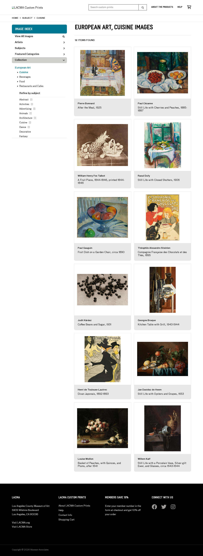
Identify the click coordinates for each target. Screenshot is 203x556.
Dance (22, 127)
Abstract (24, 100)
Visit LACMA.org (21, 523)
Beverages (25, 77)
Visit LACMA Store (22, 527)
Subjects (20, 48)
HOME (15, 18)
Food (22, 81)
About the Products (162, 7)
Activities (24, 104)
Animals (23, 113)
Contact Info (65, 515)
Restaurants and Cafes (31, 86)
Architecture (25, 118)
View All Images (24, 36)
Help (179, 7)
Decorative (25, 132)
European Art (23, 68)
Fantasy (23, 136)
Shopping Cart (66, 520)
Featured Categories (27, 54)
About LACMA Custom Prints (74, 506)
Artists (19, 42)
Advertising (25, 109)
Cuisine (23, 72)
